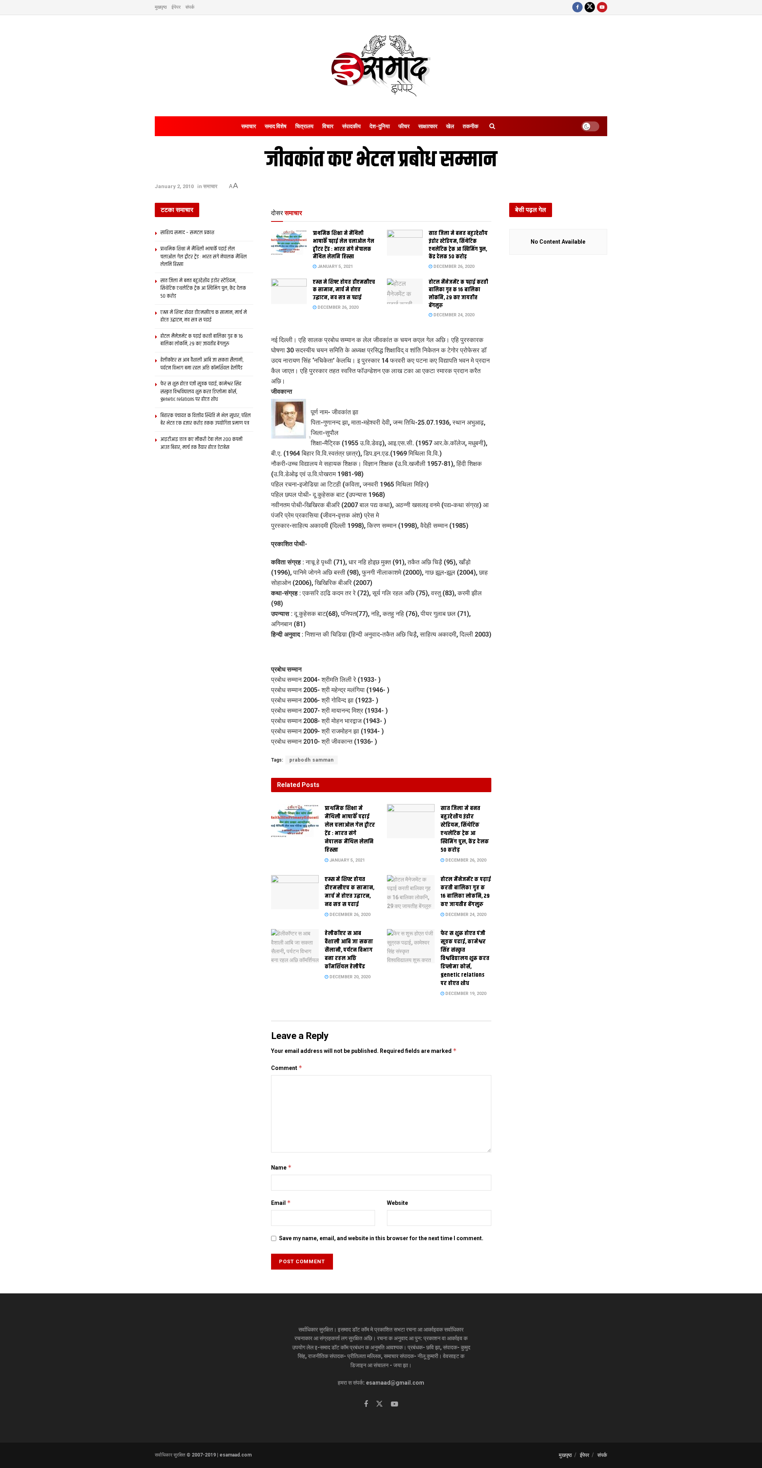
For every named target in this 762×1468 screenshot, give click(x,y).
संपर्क (189, 7)
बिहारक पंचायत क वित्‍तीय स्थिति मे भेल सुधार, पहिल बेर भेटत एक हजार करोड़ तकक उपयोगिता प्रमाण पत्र (205, 419)
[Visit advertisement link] (381, 653)
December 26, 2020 (453, 266)
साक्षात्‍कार (427, 126)
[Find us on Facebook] (577, 7)
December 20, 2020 (349, 976)
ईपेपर (176, 7)
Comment (286, 1068)
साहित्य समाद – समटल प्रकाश (187, 232)
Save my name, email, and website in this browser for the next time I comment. (381, 1238)
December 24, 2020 (453, 314)
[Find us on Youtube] (602, 7)
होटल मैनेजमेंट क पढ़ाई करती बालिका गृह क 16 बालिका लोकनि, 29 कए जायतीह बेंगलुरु (458, 294)
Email (281, 1202)
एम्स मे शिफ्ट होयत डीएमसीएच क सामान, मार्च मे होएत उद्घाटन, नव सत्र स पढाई (344, 290)
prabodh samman (311, 760)
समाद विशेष (276, 126)
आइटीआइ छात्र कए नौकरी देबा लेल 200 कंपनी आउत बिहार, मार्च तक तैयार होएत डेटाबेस (201, 443)
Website (397, 1203)
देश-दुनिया (379, 126)
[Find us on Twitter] (590, 7)
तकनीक (470, 126)
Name (281, 1167)
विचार (327, 126)
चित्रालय (304, 126)
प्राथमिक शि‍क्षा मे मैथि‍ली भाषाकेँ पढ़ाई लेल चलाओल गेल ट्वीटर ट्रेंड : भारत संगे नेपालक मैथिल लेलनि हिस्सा (343, 245)
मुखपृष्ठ (161, 7)
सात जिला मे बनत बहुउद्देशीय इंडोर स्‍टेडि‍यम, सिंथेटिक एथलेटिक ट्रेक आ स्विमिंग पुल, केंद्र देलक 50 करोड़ (458, 245)
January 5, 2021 (334, 266)
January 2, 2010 (174, 186)
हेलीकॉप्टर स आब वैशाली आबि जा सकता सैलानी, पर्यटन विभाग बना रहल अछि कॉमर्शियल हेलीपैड (349, 950)
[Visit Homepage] (381, 65)
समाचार (248, 126)
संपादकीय (351, 126)
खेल (450, 126)
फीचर (404, 126)
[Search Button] (492, 126)
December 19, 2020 (465, 993)
